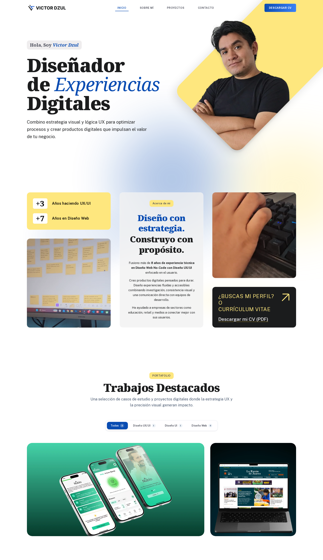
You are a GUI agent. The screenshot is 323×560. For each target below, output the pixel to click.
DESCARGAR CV (280, 7)
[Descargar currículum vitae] (285, 297)
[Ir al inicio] (47, 8)
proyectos (175, 7)
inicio (121, 7)
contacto (206, 7)
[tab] (117, 425)
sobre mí (147, 7)
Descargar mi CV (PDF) (243, 319)
